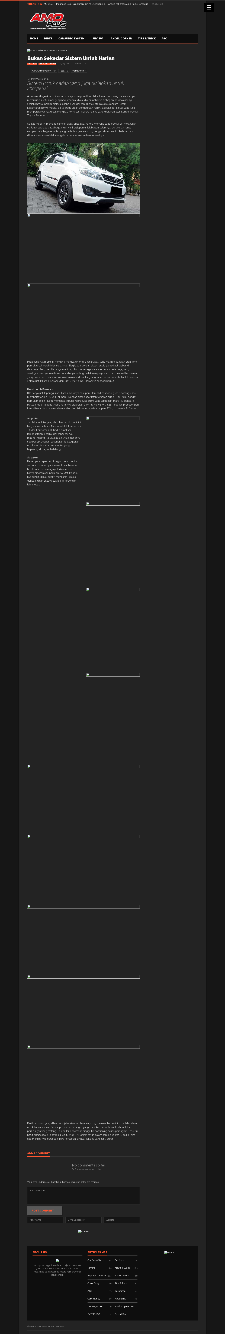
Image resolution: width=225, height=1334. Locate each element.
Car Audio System (71, 38)
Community (94, 1299)
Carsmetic (120, 1291)
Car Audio (32, 64)
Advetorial (120, 1299)
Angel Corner (121, 38)
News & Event (122, 1268)
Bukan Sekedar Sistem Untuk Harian (71, 58)
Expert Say (120, 1314)
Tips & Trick (147, 38)
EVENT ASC (94, 1314)
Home (34, 38)
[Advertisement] (134, 20)
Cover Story (93, 1283)
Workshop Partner (124, 1306)
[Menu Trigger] (209, 7)
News (48, 38)
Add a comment (38, 1153)
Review (97, 38)
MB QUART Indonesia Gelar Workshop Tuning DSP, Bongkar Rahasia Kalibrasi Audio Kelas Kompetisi (96, 4)
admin (78, 64)
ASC (164, 38)
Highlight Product (97, 1275)
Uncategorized (95, 1306)
